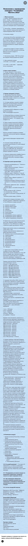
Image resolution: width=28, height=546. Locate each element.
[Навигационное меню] (25, 2)
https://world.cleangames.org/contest (11, 112)
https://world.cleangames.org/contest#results (12, 147)
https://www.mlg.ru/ (7, 303)
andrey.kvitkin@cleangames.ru (14, 538)
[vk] (2, 541)
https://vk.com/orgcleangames (9, 519)
